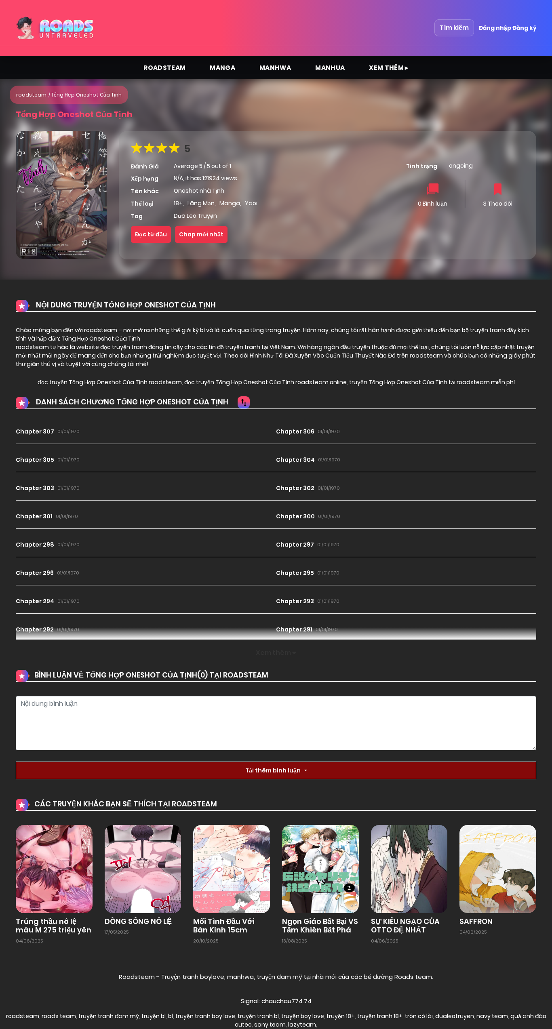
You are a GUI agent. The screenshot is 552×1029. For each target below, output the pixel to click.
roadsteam (31, 94)
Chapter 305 (35, 460)
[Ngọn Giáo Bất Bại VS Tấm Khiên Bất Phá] (320, 868)
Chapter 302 (295, 488)
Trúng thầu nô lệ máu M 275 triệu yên (53, 925)
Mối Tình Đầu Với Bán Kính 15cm (224, 925)
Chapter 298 (35, 545)
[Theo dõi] (497, 190)
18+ (178, 203)
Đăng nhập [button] (495, 28)
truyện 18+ (341, 1016)
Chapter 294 (35, 601)
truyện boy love (302, 1016)
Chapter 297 (295, 545)
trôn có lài (419, 1016)
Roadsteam (164, 67)
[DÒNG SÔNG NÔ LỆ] (143, 868)
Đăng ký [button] (524, 28)
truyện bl (153, 1016)
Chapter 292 (35, 629)
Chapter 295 (295, 573)
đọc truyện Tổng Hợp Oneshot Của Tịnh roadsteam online (265, 382)
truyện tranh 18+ (379, 1016)
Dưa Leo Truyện (195, 216)
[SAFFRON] (497, 868)
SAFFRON (476, 921)
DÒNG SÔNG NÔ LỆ (138, 921)
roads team (59, 1016)
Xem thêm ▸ (389, 67)
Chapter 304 (295, 460)
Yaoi (251, 203)
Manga (222, 67)
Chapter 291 (294, 629)
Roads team (413, 976)
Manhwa (275, 67)
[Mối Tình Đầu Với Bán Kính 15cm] (231, 868)
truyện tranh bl (258, 1016)
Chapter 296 (35, 573)
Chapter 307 (35, 431)
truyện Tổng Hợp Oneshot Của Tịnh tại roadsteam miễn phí (431, 382)
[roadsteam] (56, 28)
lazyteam (302, 1025)
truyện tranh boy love (205, 1016)
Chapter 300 (295, 516)
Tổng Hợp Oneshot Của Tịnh (86, 94)
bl (170, 1016)
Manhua (330, 67)
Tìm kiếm (454, 27)
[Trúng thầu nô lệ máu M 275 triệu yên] (54, 868)
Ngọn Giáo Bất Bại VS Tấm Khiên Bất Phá (320, 925)
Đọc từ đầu (151, 234)
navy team (492, 1016)
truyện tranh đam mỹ (108, 1016)
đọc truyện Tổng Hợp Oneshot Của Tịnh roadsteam (110, 382)
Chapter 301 (34, 516)
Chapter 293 (295, 601)
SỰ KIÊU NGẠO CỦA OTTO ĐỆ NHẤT (405, 925)
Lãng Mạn (201, 203)
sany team (270, 1025)
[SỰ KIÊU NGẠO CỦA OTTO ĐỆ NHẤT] (409, 868)
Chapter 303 (35, 488)
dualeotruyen (454, 1016)
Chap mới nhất (201, 234)
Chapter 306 (295, 431)
